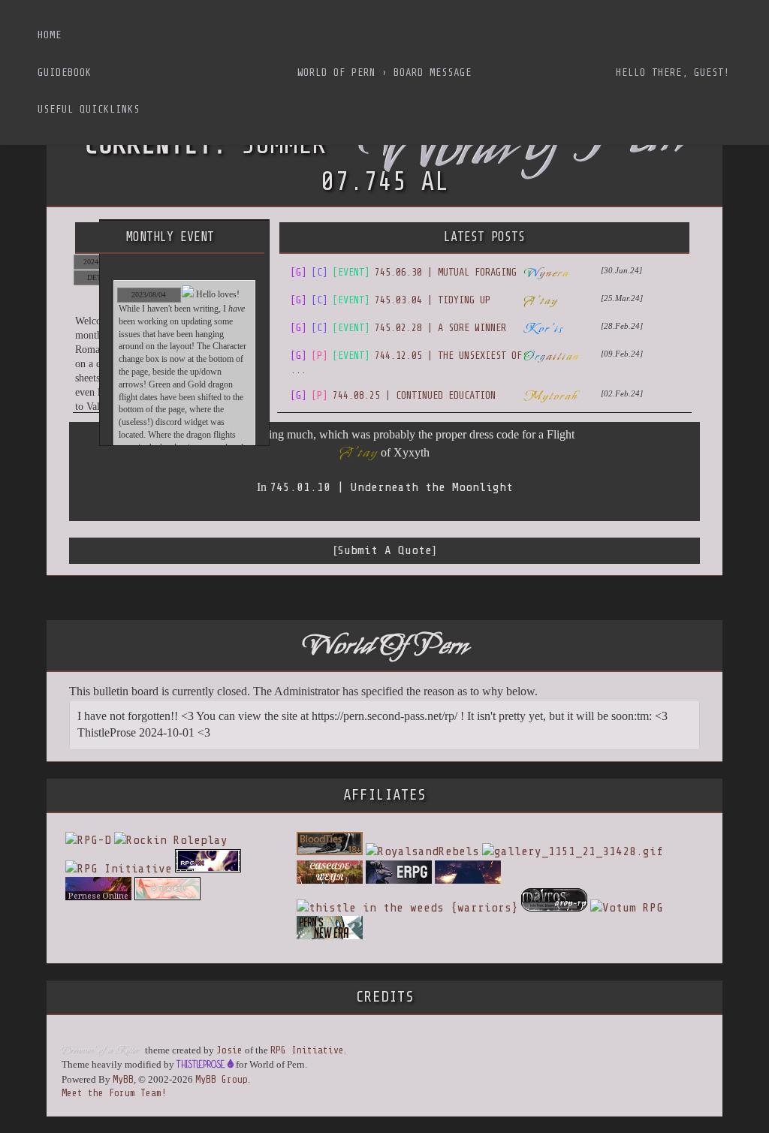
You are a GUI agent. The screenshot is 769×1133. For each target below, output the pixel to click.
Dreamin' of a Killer (100, 1050)
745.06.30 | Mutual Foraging (404, 272)
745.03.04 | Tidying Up (390, 300)
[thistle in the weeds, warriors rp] (407, 908)
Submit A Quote (384, 550)
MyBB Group (221, 1079)
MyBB (123, 1079)
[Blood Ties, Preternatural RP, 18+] (330, 851)
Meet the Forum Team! (114, 1092)
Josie (229, 1050)
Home (50, 35)
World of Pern (336, 72)
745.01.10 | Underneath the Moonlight (391, 487)
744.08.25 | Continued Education (393, 395)
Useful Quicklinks (89, 109)
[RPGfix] (208, 868)
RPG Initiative (307, 1050)
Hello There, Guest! (673, 72)
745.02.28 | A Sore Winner (398, 327)
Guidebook (65, 72)
